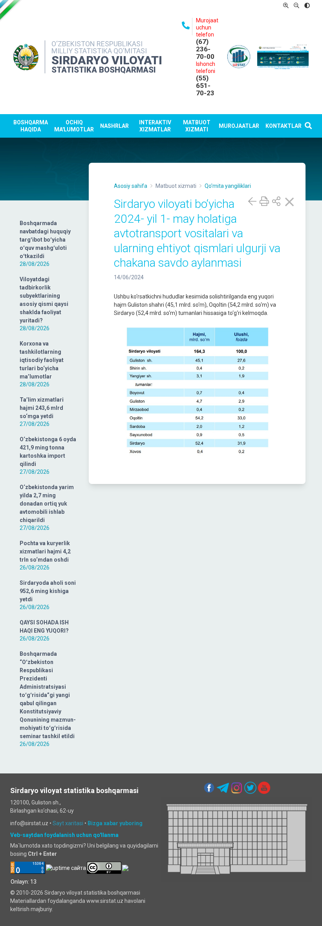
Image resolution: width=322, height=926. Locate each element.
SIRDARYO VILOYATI (106, 60)
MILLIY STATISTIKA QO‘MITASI (99, 51)
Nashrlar (114, 126)
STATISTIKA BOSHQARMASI (103, 70)
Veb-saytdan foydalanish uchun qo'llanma (64, 835)
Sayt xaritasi (68, 823)
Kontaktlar (283, 126)
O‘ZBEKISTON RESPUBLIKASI (97, 44)
